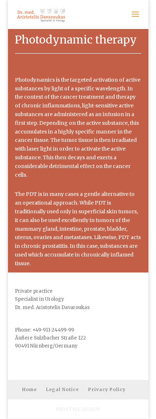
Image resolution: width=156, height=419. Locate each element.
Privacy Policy (107, 389)
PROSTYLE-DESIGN (78, 409)
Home (29, 389)
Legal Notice (62, 389)
